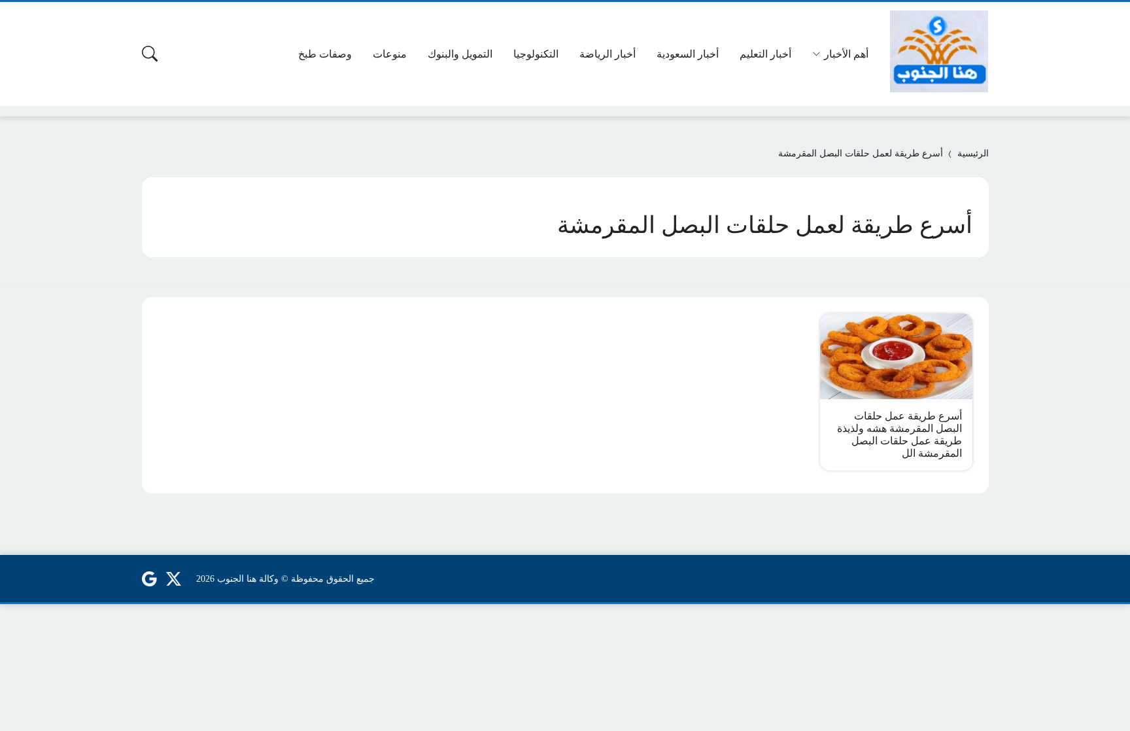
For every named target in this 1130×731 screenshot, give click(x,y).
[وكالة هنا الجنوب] (939, 51)
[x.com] (173, 578)
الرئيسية (973, 153)
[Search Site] (149, 53)
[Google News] (149, 578)
